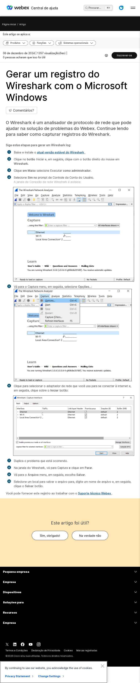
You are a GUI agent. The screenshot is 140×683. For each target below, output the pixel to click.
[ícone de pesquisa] (86, 8)
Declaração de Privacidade (45, 650)
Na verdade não (90, 535)
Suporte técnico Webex (95, 493)
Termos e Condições (16, 650)
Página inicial (9, 24)
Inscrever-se (124, 55)
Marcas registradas (86, 650)
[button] (121, 8)
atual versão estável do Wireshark (61, 152)
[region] (53, 672)
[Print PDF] (106, 55)
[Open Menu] (133, 8)
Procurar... (95, 7)
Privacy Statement (17, 676)
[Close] (102, 666)
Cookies (68, 650)
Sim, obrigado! (50, 535)
